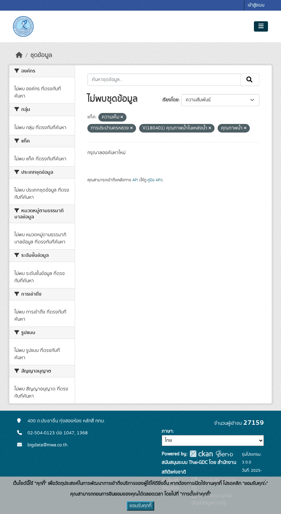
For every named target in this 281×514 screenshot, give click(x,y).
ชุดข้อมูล (41, 55)
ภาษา (167, 431)
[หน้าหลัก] (19, 55)
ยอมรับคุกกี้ (140, 505)
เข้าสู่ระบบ (256, 5)
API (135, 180)
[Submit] (250, 79)
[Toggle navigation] (261, 26)
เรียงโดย (170, 99)
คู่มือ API (154, 180)
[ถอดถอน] (122, 117)
